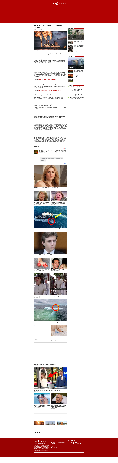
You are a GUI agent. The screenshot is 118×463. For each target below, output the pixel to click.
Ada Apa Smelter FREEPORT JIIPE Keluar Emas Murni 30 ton (47, 79)
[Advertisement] (59, 15)
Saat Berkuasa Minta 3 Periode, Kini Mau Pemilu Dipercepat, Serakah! (76, 92)
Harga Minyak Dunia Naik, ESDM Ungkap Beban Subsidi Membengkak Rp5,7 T (50, 90)
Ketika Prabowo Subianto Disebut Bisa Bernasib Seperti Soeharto (76, 95)
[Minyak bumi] (43, 160)
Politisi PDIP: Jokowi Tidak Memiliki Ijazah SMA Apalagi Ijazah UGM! (76, 90)
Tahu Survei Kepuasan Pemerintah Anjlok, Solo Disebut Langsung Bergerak (77, 98)
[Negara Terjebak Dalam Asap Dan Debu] (47, 158)
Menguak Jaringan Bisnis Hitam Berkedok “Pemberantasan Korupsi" (78, 50)
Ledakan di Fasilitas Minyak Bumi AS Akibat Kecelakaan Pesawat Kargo (49, 65)
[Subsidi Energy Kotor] (59, 158)
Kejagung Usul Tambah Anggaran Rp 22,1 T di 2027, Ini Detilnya (58, 417)
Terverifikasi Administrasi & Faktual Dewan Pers (41, 450)
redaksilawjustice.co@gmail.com (57, 444)
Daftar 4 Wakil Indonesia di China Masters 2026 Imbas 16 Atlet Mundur (42, 417)
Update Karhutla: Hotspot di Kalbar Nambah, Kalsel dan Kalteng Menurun (78, 75)
